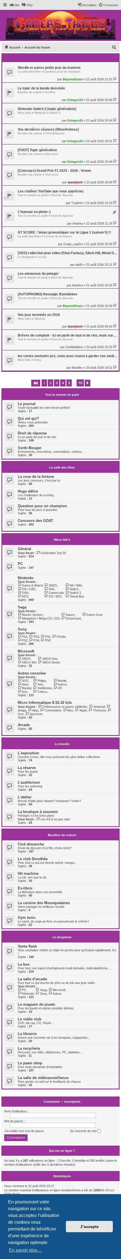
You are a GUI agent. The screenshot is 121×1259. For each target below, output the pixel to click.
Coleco (42, 691)
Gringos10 (75, 100)
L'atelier (25, 797)
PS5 (47, 636)
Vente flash (27, 946)
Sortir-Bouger (29, 448)
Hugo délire (28, 491)
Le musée (62, 744)
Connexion (52, 1101)
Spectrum (36, 714)
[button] (35, 383)
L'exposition (28, 753)
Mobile (62, 680)
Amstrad (99, 706)
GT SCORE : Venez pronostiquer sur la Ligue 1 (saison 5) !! (64, 232)
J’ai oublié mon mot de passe (24, 1131)
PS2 (25, 640)
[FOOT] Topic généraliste (37, 150)
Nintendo (40, 112)
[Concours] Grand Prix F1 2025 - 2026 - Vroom (54, 171)
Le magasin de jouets (36, 1004)
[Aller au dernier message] (115, 79)
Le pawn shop (30, 1063)
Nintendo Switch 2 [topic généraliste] (47, 109)
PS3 (36, 636)
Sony (37, 359)
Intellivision (44, 688)
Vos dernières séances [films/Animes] (48, 129)
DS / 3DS (55, 596)
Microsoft (26, 651)
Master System (32, 614)
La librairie (27, 1034)
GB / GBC (29, 589)
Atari (25, 684)
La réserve (27, 768)
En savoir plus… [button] (25, 1250)
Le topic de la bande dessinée (41, 88)
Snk (39, 684)
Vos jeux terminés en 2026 (39, 315)
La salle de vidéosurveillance (43, 1078)
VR (60, 688)
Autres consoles (32, 673)
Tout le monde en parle (33, 195)
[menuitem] (14, 5)
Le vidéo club (29, 1019)
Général (39, 318)
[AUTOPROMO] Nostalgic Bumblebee (47, 294)
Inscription (72, 1101)
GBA (25, 592)
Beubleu (77, 367)
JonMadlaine (74, 347)
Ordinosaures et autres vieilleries (64, 706)
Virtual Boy (77, 596)
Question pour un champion (62, 71)
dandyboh (75, 182)
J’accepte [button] (89, 1226)
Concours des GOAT (35, 520)
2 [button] (50, 382)
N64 (51, 589)
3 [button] (57, 382)
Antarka (77, 223)
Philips (41, 680)
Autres (62, 684)
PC (20, 564)
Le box (42, 256)
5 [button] (69, 382)
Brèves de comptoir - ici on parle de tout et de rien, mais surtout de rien (67, 335)
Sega (22, 607)
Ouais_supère (73, 244)
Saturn (70, 614)
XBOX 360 (29, 662)
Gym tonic (51, 153)
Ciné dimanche (55, 133)
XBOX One (49, 658)
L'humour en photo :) (34, 212)
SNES (53, 585)
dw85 (79, 264)
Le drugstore (26, 256)
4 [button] (63, 382)
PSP (48, 640)
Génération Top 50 (53, 553)
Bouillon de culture (30, 92)
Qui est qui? (28, 418)
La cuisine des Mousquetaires (44, 903)
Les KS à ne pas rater (55, 819)
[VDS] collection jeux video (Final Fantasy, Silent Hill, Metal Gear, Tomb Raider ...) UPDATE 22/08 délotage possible (67, 253)
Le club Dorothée (33, 859)
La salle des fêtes (29, 71)
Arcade (24, 725)
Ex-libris (50, 92)
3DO (25, 680)
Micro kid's (24, 112)
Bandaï (27, 688)
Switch (74, 589)
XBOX (26, 658)
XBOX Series (51, 662)
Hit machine (28, 873)
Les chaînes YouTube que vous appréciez (51, 191)
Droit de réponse (62, 195)
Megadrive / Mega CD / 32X (41, 618)
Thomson (99, 710)
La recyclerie (29, 1048)
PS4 (36, 640)
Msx (70, 710)
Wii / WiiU (76, 585)
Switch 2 (55, 112)
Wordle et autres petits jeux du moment (49, 68)
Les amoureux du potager (38, 274)
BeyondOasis (73, 79)
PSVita (61, 636)
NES (25, 596)
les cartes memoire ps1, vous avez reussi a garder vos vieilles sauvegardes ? (67, 356)
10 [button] (80, 382)
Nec (25, 691)
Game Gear (94, 614)
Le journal (26, 404)
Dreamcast (73, 618)
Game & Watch (32, 585)
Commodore (52, 710)
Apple (83, 710)
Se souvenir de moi (83, 1131)
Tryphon (77, 203)
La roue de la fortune (58, 236)
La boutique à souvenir (38, 812)
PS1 (25, 636)
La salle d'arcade (32, 979)
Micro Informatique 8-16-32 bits (45, 702)
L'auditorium (29, 782)
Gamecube (56, 592)
